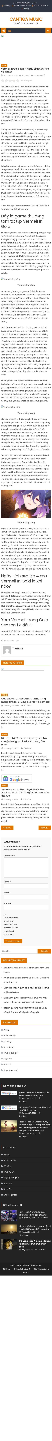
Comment (9, 855)
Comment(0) (39, 75)
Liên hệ (26, 8)
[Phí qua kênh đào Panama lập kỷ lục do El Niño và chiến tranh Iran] (9, 1229)
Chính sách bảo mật (22, 6)
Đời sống (7, 1041)
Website (7, 903)
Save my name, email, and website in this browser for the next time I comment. (11, 926)
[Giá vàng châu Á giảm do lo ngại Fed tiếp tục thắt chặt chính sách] (9, 1244)
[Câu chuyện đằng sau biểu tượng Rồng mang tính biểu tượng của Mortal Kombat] (26, 680)
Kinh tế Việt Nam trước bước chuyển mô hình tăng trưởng (26, 969)
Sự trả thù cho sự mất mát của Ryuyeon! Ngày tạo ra (46, 827)
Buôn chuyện (10, 1035)
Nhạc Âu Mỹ (9, 1047)
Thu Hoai (25, 75)
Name (7, 881)
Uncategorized (10, 1070)
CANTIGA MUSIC (26, 19)
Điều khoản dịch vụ (41, 6)
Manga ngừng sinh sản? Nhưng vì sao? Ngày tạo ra (35, 1109)
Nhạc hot (8, 1058)
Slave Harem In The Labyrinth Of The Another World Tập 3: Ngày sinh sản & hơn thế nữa (25, 792)
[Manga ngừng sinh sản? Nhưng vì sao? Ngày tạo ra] (9, 1107)
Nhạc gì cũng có (11, 1053)
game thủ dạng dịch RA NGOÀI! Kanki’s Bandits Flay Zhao (34, 1094)
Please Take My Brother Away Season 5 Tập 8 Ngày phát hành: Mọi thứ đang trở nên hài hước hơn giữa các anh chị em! (35, 1126)
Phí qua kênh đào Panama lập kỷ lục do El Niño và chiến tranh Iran (26, 979)
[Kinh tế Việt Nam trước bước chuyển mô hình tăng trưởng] (9, 1215)
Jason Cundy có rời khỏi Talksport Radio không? (9, 827)
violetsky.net (36, 1265)
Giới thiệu (7, 6)
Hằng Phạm (23, 1235)
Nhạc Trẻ (7, 1064)
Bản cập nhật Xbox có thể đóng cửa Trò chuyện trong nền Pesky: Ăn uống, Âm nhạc (24, 741)
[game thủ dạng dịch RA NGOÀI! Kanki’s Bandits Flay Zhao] (9, 1093)
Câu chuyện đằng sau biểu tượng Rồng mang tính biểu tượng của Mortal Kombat (25, 700)
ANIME (4, 66)
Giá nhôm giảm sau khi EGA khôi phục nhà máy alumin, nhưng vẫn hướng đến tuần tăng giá (25, 1000)
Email (7, 892)
